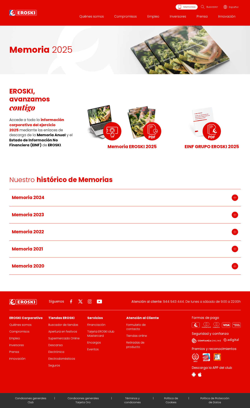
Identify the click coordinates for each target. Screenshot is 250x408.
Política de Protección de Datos (214, 400)
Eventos (93, 349)
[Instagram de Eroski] (90, 301)
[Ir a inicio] (23, 13)
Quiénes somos (91, 16)
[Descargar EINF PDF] (212, 131)
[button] (124, 197)
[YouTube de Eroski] (99, 301)
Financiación (96, 325)
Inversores (178, 16)
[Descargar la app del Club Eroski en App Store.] (200, 375)
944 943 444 (173, 301)
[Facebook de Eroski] (71, 301)
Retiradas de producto (135, 344)
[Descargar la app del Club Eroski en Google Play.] (194, 375)
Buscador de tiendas (63, 325)
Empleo (153, 16)
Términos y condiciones (132, 400)
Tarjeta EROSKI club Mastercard (100, 333)
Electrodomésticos (61, 359)
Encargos (94, 342)
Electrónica (56, 352)
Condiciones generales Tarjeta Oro (83, 400)
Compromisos (125, 16)
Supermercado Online (64, 338)
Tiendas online (136, 336)
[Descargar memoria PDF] (152, 131)
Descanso (55, 345)
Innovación (226, 16)
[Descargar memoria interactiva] (112, 131)
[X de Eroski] (80, 301)
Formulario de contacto (136, 327)
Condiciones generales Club (30, 400)
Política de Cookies (171, 400)
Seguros (54, 365)
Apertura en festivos (62, 331)
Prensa (202, 16)
